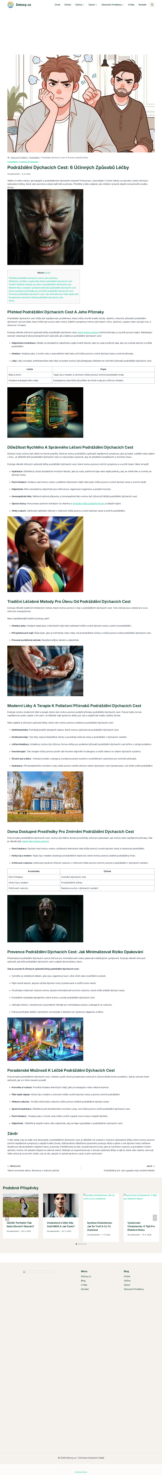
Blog (83, 1280)
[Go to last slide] (7, 1218)
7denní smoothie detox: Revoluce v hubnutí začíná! (33, 1168)
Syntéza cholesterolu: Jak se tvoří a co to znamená (99, 1226)
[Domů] (8, 157)
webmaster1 (15, 174)
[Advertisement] (81, 27)
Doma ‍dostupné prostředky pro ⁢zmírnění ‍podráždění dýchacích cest (41, 291)
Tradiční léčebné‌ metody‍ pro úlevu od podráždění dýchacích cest (40, 284)
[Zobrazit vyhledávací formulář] (152, 4)
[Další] (155, 1218)
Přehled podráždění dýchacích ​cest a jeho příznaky (33, 278)
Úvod (57, 4)
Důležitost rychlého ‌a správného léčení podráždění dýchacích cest (40, 281)
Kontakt (142, 4)
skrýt (47, 273)
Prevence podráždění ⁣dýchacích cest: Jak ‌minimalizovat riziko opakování (44, 294)
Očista (67, 4)
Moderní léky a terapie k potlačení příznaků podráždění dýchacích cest (42, 287)
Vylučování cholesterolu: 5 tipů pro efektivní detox (141, 1226)
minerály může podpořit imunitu (89, 503)
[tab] (76, 1244)
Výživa (127, 1280)
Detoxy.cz (86, 1276)
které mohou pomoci (88, 332)
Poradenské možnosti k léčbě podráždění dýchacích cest (36, 297)
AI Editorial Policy (81, 1472)
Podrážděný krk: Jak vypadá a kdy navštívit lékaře (129, 1168)
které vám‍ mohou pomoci (36, 841)
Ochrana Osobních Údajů (91, 1458)
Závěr (11, 300)
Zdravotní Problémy (29, 162)
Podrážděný (13, 162)
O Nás (131, 4)
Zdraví (127, 1285)
